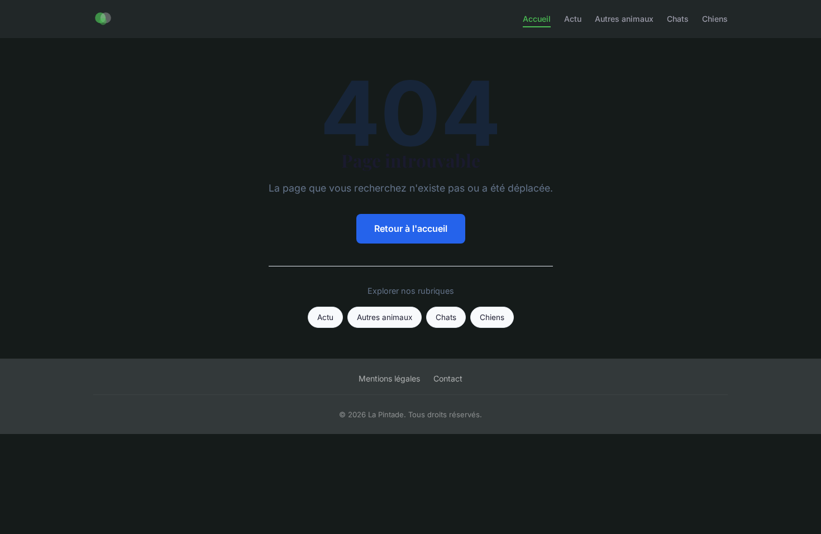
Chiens (715, 18)
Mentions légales (389, 378)
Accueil (537, 18)
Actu (572, 18)
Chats (678, 18)
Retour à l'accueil (410, 228)
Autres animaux (624, 18)
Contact (447, 378)
